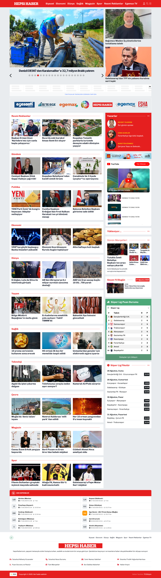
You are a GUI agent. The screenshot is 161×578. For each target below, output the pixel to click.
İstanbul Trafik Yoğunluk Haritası (132, 559)
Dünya (71, 3)
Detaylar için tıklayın (128, 357)
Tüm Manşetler (54, 565)
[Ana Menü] (150, 3)
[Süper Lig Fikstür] (148, 365)
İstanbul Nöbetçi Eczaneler (22, 559)
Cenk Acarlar (124, 133)
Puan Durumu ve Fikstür (21, 565)
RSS (14, 574)
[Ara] (147, 3)
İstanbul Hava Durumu (57, 559)
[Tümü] (148, 116)
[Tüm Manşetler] (148, 240)
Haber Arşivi (125, 565)
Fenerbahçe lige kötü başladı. (131, 136)
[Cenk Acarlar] (111, 134)
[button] (11, 76)
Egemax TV (131, 3)
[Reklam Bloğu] (80, 104)
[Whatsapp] (11, 537)
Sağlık (79, 3)
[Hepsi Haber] (26, 3)
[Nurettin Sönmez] (111, 145)
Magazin (90, 3)
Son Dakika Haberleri (92, 565)
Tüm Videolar (141, 164)
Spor (99, 3)
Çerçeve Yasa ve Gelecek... (129, 146)
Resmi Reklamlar (113, 3)
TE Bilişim (147, 574)
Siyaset (50, 3)
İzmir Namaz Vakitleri (92, 559)
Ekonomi (61, 3)
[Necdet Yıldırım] (111, 124)
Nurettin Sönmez (125, 144)
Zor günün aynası (125, 125)
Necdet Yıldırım (125, 122)
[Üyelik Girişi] (144, 3)
